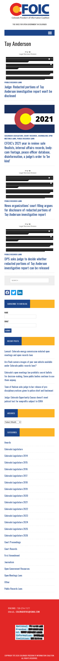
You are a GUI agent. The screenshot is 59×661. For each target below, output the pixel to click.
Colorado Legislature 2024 (16, 522)
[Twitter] (13, 292)
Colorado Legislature (13, 136)
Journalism (43, 136)
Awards (7, 442)
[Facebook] (7, 292)
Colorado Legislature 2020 (16, 495)
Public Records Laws (13, 82)
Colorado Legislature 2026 (16, 535)
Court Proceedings (12, 542)
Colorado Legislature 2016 (16, 469)
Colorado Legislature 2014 (16, 455)
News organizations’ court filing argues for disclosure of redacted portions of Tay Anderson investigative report (28, 210)
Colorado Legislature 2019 (16, 489)
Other (7, 582)
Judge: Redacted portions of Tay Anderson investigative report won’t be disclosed (28, 91)
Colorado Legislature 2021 (16, 502)
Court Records (30, 136)
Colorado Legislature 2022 (16, 509)
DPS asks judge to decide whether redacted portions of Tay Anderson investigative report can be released (26, 263)
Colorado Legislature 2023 (16, 515)
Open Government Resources (17, 568)
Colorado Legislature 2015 (16, 462)
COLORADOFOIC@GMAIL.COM (28, 611)
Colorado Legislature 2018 (16, 482)
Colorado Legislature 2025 (16, 529)
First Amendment (12, 555)
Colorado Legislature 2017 (15, 475)
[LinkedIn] (19, 292)
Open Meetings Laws (13, 575)
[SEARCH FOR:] (29, 280)
